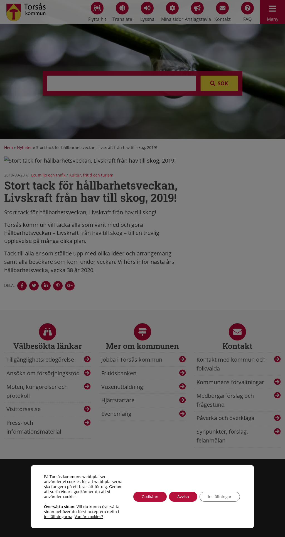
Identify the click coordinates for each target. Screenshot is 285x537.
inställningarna (58, 516)
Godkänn (150, 496)
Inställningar (220, 496)
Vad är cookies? (89, 516)
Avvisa (183, 496)
